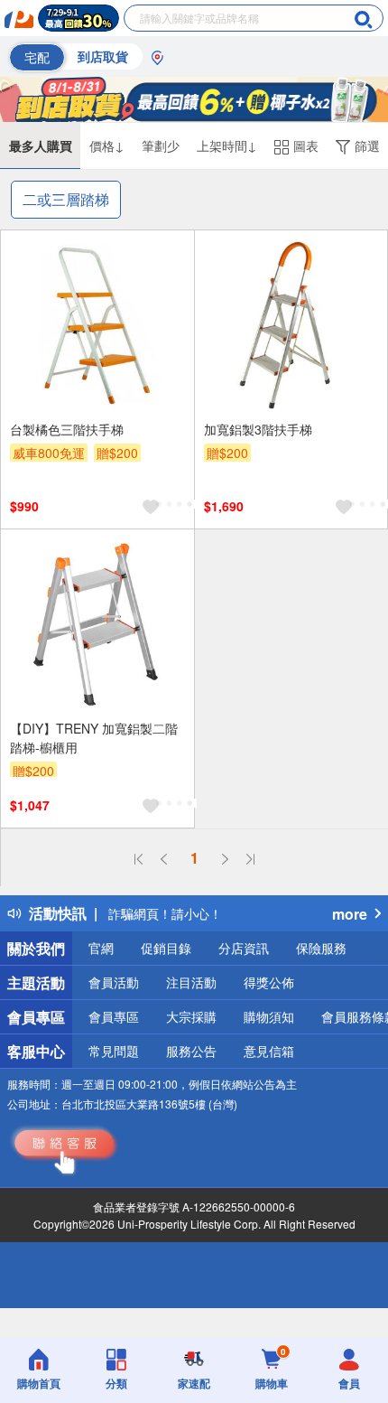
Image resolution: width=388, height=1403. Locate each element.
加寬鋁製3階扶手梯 (258, 429)
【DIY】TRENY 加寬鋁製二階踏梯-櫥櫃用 (94, 737)
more (349, 913)
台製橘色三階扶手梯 (67, 429)
